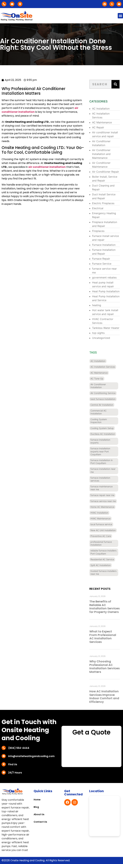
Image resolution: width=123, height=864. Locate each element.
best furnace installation (102, 399)
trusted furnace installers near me (103, 572)
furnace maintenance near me (101, 488)
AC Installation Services (102, 366)
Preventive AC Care (100, 536)
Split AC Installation (100, 565)
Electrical (97, 208)
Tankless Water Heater (105, 327)
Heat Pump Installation (105, 291)
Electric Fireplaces (103, 203)
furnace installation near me (102, 470)
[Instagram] (74, 802)
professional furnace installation (101, 543)
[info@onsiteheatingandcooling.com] (4, 756)
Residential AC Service (102, 559)
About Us (39, 814)
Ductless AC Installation (102, 434)
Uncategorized (101, 337)
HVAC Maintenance (100, 518)
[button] (120, 15)
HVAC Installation (99, 512)
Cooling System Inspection (98, 421)
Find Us (12, 764)
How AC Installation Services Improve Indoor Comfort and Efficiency (104, 696)
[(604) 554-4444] (4, 748)
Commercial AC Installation (98, 412)
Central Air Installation (101, 404)
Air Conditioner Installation (98, 386)
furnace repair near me (102, 495)
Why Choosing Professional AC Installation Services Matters (104, 666)
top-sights (98, 332)
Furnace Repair (101, 258)
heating (96, 305)
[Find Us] (4, 764)
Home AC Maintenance (102, 507)
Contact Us (40, 821)
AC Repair (98, 127)
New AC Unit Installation (103, 530)
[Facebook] (67, 802)
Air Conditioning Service (102, 393)
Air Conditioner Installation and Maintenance (101, 153)
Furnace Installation (103, 244)
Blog (36, 807)
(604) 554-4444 (18, 748)
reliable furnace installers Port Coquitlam (103, 552)
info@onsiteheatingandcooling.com (31, 756)
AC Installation (101, 108)
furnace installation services (100, 479)
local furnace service (101, 524)
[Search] (115, 84)
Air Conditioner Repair (105, 171)
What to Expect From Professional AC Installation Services (102, 636)
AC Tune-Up (96, 378)
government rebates (104, 277)
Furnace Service (101, 263)
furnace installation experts (100, 441)
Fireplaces (98, 231)
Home (37, 799)
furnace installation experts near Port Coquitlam (100, 451)
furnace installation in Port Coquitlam (101, 461)
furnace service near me (103, 501)
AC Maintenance (102, 122)
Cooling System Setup (102, 428)
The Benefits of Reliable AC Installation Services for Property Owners (104, 606)
